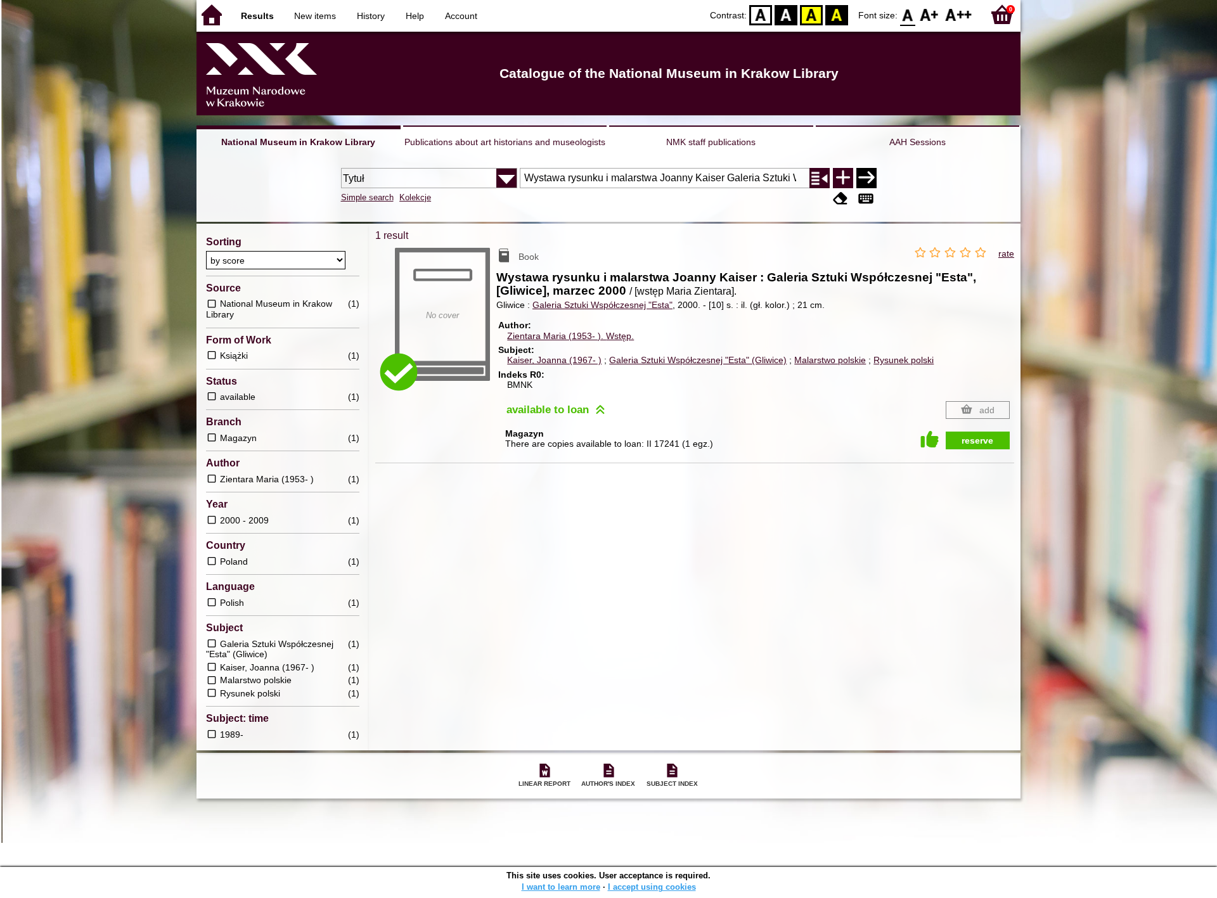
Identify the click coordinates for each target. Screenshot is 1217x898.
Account (461, 16)
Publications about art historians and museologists (504, 142)
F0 (908, 14)
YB (811, 14)
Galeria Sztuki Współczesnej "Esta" (602, 305)
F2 (959, 14)
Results (257, 16)
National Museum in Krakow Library (298, 142)
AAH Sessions (917, 142)
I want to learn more (561, 887)
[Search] (866, 178)
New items (315, 16)
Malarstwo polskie (830, 360)
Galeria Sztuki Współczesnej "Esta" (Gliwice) (698, 360)
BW (786, 14)
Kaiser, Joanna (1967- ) (554, 360)
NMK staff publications (711, 142)
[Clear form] (840, 199)
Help (415, 16)
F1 (930, 14)
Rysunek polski (903, 360)
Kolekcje (415, 197)
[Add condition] (843, 178)
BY (837, 14)
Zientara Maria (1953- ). (570, 336)
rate (1006, 253)
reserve (977, 440)
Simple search (367, 197)
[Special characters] (866, 199)
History (371, 16)
